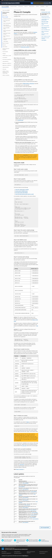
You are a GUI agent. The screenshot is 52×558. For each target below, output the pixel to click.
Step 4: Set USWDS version (6, 28)
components (21, 464)
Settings (4, 53)
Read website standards (38, 3)
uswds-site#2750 (21, 486)
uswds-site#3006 (25, 483)
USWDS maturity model (7, 55)
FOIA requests (16, 551)
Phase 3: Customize (5, 43)
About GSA (4, 551)
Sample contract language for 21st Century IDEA (6, 72)
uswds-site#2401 (33, 491)
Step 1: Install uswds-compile (6, 21)
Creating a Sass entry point (45, 17)
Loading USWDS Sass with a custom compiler (45, 14)
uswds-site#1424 (32, 517)
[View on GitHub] (50, 3)
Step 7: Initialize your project (6, 36)
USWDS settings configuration (28, 83)
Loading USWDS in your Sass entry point (45, 20)
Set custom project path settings (21, 192)
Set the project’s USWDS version (21, 191)
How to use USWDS (6, 10)
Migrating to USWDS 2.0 (7, 65)
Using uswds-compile (44, 21)
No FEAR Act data (17, 553)
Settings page (20, 120)
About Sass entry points (7, 18)
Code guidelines (5, 61)
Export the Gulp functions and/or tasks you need (24, 194)
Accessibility (5, 57)
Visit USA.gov (25, 555)
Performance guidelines (7, 59)
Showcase (4, 69)
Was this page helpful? (45, 527)
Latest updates (5, 41)
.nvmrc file (24, 445)
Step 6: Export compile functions (6, 34)
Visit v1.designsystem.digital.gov (22, 545)
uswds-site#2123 (25, 497)
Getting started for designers (6, 49)
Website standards (6, 75)
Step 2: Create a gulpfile (7, 23)
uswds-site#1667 (25, 507)
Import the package (22, 189)
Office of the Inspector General (31, 552)
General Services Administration (21, 549)
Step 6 (27, 421)
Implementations (6, 67)
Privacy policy (41, 553)
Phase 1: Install (5, 15)
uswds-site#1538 (34, 512)
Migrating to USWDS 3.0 (7, 63)
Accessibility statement (6, 553)
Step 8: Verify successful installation (7, 39)
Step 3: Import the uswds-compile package (7, 25)
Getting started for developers (6, 13)
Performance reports (43, 551)
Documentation (5, 51)
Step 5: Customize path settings (6, 31)
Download (46, 3)
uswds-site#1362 (25, 522)
